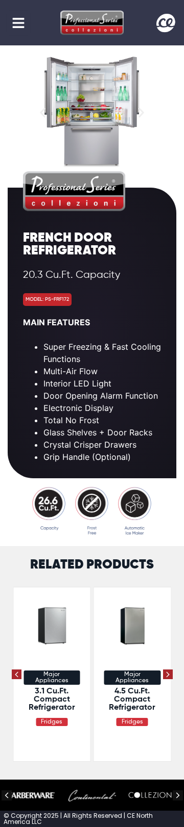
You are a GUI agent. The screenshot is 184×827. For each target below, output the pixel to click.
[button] (18, 23)
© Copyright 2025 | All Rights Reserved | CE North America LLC (78, 818)
